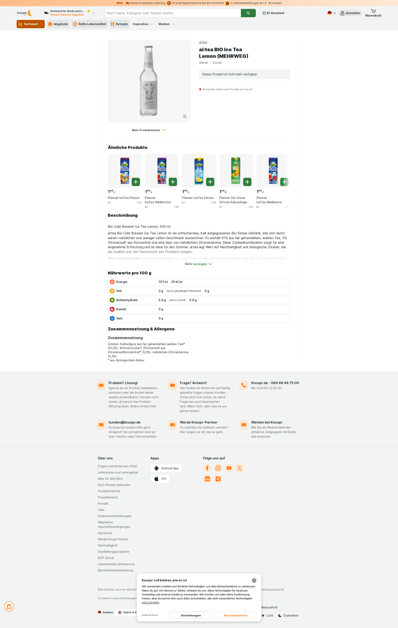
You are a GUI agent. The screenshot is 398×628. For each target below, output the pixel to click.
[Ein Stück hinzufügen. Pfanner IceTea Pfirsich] (136, 182)
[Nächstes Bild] (282, 169)
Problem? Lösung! (123, 383)
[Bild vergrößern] (185, 116)
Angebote (61, 24)
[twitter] (239, 468)
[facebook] (207, 468)
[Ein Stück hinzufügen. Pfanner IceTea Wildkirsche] (173, 182)
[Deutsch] (331, 13)
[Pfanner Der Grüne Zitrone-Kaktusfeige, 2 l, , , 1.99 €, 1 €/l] (236, 171)
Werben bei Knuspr (267, 422)
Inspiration (141, 24)
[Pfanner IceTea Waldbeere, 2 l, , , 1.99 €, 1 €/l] (273, 171)
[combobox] (173, 13)
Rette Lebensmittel (92, 24)
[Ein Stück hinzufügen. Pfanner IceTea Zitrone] (210, 182)
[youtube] (229, 468)
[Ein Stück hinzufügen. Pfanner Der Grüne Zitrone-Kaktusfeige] (247, 182)
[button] (350, 13)
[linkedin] (207, 479)
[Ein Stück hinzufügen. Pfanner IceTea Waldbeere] (284, 182)
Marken (164, 24)
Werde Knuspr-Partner (198, 422)
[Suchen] (248, 13)
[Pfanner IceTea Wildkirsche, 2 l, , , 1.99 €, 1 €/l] (162, 171)
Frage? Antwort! (193, 383)
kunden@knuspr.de (125, 422)
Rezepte (122, 24)
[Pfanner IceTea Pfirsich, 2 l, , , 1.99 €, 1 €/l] (125, 171)
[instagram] (218, 468)
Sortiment (31, 24)
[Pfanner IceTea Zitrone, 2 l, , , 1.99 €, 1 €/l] (199, 171)
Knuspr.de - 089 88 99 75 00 (275, 383)
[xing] (218, 479)
